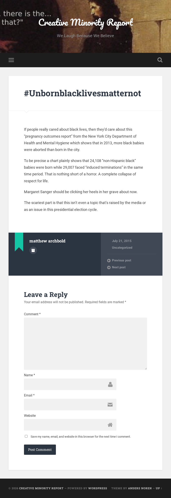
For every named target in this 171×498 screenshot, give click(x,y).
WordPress (97, 488)
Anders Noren (140, 488)
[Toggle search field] (159, 60)
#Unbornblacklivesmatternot (82, 93)
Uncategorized (122, 248)
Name (29, 375)
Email (29, 395)
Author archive (33, 250)
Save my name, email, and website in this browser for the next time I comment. (81, 436)
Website (30, 415)
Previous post (121, 260)
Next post (119, 267)
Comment (32, 314)
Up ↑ (159, 488)
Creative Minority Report (85, 22)
